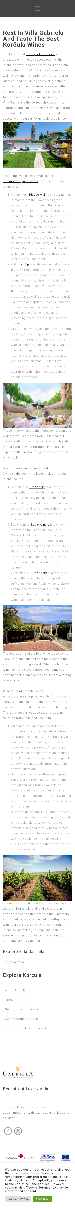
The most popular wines (20, 181)
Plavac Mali (37, 194)
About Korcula (15, 990)
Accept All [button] (43, 1198)
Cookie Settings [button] (18, 1198)
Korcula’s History (17, 999)
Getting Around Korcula (22, 1018)
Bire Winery (37, 487)
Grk (20, 328)
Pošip (25, 264)
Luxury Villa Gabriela (40, 54)
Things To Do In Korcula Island (27, 1028)
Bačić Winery (40, 524)
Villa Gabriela (14, 962)
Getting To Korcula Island (23, 1009)
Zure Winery (38, 573)
